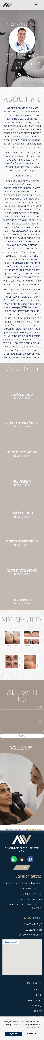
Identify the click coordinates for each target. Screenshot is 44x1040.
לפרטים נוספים (22, 398)
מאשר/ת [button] (13, 1034)
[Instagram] (22, 859)
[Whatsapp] (14, 859)
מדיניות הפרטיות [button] (29, 1027)
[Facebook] (30, 859)
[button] (36, 4)
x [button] (42, 1018)
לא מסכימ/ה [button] (31, 1034)
